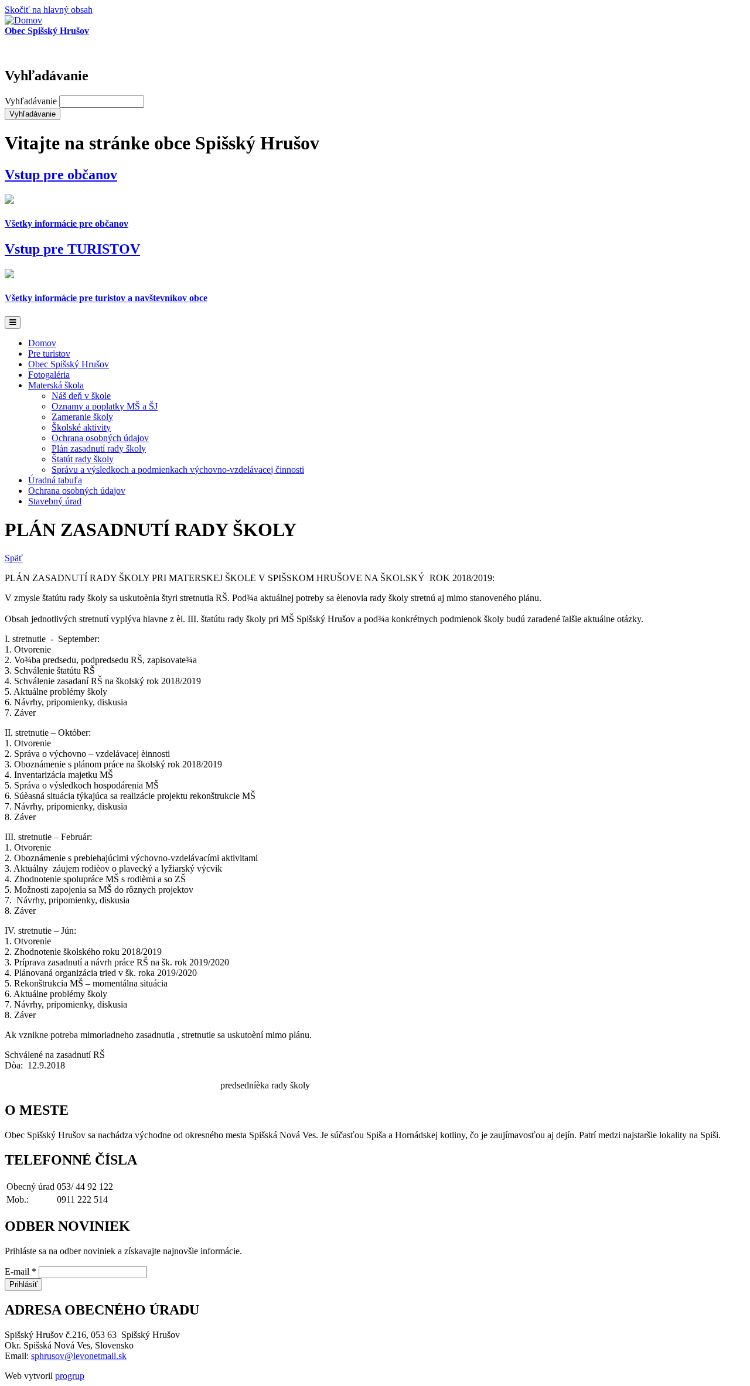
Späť (14, 558)
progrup (69, 1376)
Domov (42, 343)
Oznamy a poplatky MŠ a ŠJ (105, 406)
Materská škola (56, 385)
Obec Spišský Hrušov (68, 364)
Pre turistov (49, 354)
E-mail (20, 1271)
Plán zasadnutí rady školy (99, 448)
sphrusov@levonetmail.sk (79, 1356)
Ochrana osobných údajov (100, 438)
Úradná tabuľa (55, 480)
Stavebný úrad (54, 501)
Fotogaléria (49, 375)
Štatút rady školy (83, 459)
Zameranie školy (82, 417)
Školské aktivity (81, 427)
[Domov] (23, 20)
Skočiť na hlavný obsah (49, 10)
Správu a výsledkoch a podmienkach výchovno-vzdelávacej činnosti (178, 469)
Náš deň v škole (81, 396)
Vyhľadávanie (32, 101)
